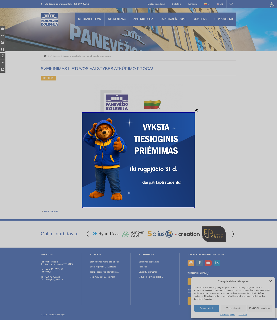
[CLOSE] (196, 110)
